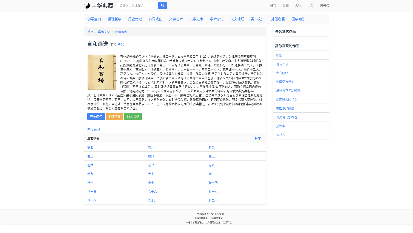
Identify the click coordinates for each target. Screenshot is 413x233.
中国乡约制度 (285, 108)
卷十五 (91, 191)
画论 (97, 129)
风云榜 (324, 5)
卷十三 (152, 182)
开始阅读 (96, 116)
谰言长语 (282, 64)
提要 (90, 147)
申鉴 (279, 55)
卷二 (212, 147)
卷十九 (152, 200)
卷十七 (213, 191)
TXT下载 (114, 116)
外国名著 (278, 18)
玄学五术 (196, 18)
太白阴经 (282, 73)
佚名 (120, 44)
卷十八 (91, 200)
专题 (286, 5)
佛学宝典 (94, 18)
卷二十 (213, 200)
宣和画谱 (121, 32)
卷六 (90, 165)
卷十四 (213, 182)
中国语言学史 (285, 81)
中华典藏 (102, 5)
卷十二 (91, 182)
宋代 (90, 129)
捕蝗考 (280, 126)
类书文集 (258, 18)
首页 (90, 32)
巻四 (151, 156)
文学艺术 (176, 18)
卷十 (151, 174)
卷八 (212, 165)
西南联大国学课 (286, 99)
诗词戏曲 (155, 18)
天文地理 (237, 18)
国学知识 (298, 18)
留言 (273, 5)
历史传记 (135, 18)
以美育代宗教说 (286, 117)
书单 (311, 5)
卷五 (212, 156)
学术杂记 (217, 18)
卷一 (151, 147)
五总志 (280, 134)
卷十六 (152, 191)
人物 (298, 5)
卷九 (90, 174)
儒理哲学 (115, 18)
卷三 (90, 156)
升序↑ (259, 138)
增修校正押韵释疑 (288, 90)
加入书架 (133, 116)
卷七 (151, 165)
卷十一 (213, 174)
